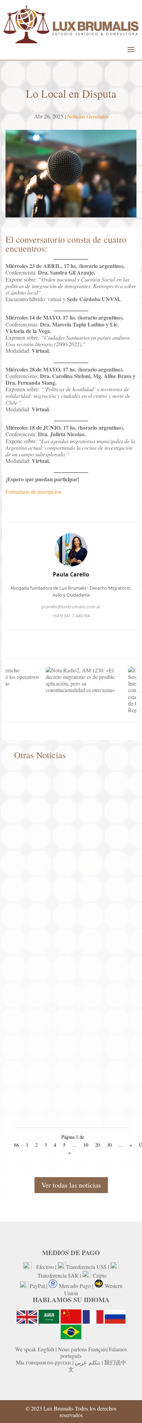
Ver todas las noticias (71, 1185)
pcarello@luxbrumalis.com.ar (71, 607)
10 (85, 1145)
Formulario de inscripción (33, 491)
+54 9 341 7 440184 (71, 616)
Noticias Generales (87, 116)
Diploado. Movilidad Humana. (54, 857)
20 (97, 1145)
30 (109, 1145)
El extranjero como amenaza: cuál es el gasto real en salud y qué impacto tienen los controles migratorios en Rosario (69, 1111)
